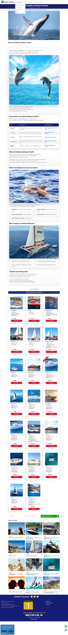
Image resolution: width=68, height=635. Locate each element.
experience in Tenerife (30, 281)
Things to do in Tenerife (28, 9)
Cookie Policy (48, 604)
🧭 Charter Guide (19, 7)
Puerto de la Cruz (13, 141)
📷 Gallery (17, 10)
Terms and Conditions (49, 602)
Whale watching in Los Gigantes (51, 137)
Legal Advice (48, 601)
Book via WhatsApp (46, 516)
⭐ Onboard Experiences (20, 5)
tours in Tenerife (22, 118)
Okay (7, 631)
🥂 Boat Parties (18, 3)
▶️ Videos (17, 12)
